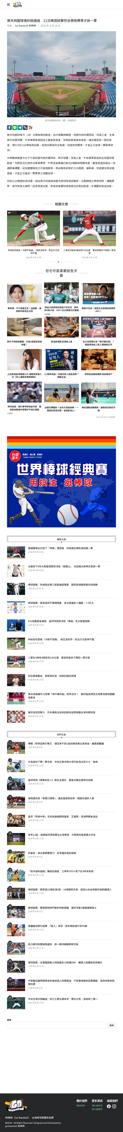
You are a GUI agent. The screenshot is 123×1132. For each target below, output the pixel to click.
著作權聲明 (97, 1109)
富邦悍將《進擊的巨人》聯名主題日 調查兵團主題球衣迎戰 (60, 780)
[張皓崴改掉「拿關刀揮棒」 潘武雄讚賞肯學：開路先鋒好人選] (16, 803)
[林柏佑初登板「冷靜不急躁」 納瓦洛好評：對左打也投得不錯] (16, 644)
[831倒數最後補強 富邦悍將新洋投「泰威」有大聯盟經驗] (16, 625)
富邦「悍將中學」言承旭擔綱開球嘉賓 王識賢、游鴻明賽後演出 (63, 816)
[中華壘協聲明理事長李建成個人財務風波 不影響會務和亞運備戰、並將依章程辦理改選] (16, 985)
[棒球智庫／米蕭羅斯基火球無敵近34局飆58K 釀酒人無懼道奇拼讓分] (16, 967)
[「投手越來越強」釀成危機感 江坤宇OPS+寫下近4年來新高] (16, 876)
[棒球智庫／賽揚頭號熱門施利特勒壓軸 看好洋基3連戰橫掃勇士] (16, 912)
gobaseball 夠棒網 (14, 1125)
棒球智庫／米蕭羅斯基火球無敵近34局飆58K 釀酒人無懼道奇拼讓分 (65, 962)
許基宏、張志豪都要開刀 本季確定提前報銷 (52, 853)
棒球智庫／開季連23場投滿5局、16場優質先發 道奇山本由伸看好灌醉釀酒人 (70, 889)
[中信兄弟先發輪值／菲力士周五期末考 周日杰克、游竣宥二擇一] (16, 1003)
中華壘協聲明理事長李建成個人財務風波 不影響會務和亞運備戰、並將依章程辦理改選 (71, 982)
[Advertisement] (61, 1059)
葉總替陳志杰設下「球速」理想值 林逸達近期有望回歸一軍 (60, 548)
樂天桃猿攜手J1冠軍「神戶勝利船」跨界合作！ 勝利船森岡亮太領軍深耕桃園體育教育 (71, 695)
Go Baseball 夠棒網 (25, 25)
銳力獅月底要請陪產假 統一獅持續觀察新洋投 (53, 944)
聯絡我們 (80, 1105)
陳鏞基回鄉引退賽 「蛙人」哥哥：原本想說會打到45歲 (57, 926)
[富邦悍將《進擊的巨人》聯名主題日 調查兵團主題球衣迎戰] (16, 784)
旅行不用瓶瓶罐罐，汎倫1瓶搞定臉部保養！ (24, 343)
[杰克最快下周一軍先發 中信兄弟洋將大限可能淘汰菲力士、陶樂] (16, 766)
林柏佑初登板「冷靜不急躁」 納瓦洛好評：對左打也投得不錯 (61, 639)
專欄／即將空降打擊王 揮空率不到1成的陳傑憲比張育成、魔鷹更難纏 (66, 743)
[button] (11, 236)
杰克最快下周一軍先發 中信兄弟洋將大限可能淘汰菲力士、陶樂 (63, 761)
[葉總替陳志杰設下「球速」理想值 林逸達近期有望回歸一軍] (16, 552)
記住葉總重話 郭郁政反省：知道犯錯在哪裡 (90, 250)
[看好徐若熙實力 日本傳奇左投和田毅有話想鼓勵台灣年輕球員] (16, 717)
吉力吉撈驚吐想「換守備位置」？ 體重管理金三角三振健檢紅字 (99, 343)
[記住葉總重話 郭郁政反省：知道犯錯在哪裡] (89, 228)
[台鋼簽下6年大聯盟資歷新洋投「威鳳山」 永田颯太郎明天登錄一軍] (16, 571)
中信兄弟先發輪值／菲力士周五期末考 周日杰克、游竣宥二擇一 (63, 999)
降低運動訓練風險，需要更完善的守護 (98, 409)
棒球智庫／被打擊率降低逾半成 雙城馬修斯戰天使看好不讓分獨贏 (24, 408)
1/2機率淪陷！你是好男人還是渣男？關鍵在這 (61, 376)
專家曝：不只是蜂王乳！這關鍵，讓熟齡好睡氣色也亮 (24, 310)
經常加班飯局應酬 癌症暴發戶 (98, 374)
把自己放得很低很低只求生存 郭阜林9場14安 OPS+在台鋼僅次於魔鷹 (61, 309)
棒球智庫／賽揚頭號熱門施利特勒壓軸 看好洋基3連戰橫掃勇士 (62, 907)
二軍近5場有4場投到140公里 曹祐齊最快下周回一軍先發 (34, 252)
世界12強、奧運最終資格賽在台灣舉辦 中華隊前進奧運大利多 (63, 834)
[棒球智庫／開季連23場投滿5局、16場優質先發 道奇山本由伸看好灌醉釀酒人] (16, 894)
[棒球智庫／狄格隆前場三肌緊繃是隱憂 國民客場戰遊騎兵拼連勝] (16, 589)
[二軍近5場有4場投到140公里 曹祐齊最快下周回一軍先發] (33, 228)
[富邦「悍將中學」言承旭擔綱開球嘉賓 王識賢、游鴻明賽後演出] (16, 821)
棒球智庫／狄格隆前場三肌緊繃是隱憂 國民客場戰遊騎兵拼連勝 (63, 584)
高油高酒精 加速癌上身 (61, 341)
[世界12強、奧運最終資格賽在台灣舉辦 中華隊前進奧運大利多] (16, 839)
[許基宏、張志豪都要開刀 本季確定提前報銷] (16, 857)
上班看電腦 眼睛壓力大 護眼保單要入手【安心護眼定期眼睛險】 (24, 376)
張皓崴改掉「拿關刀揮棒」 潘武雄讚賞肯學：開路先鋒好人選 (61, 798)
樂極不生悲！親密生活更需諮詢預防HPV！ (98, 310)
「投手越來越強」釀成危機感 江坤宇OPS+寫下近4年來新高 (60, 871)
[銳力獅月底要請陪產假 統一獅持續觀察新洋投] (16, 948)
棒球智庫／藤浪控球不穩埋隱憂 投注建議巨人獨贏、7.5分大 (61, 602)
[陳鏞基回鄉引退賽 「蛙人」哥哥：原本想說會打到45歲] (16, 930)
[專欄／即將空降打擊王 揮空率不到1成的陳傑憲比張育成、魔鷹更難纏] (16, 748)
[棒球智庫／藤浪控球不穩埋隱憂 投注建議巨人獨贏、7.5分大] (16, 607)
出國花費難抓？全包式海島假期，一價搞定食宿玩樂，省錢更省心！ (61, 409)
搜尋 (9, 1019)
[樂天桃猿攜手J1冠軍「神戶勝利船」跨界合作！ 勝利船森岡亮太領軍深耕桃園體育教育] (16, 698)
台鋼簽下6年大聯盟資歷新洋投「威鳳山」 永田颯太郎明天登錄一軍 (64, 566)
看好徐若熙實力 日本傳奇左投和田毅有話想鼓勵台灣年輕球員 (61, 712)
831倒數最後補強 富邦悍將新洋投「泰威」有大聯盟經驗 (59, 621)
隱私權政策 (97, 1105)
